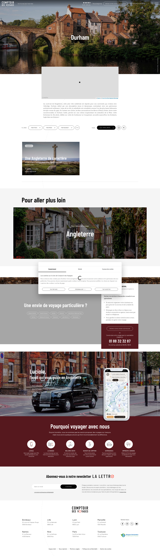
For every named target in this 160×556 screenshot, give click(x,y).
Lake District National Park (75, 313)
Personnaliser (79, 289)
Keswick (62, 313)
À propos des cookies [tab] (107, 269)
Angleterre (80, 231)
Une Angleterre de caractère (46, 158)
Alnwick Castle (32, 313)
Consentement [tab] (52, 269)
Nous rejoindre (63, 549)
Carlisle (33, 317)
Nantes (25, 531)
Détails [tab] (80, 269)
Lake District (65, 317)
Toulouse (102, 531)
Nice (49, 531)
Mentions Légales (75, 549)
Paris (74, 531)
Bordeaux (26, 520)
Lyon (74, 520)
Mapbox (99, 98)
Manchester (76, 317)
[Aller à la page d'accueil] (8, 3)
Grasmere (55, 317)
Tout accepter (106, 289)
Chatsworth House (44, 317)
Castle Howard (44, 313)
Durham (54, 313)
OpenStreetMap (105, 98)
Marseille (101, 520)
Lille (49, 520)
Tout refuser (53, 289)
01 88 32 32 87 (120, 340)
